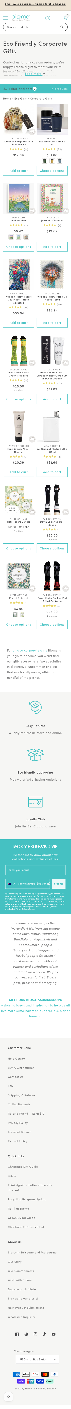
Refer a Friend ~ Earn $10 (26, 1113)
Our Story (15, 1261)
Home (7, 98)
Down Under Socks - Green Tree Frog (18, 374)
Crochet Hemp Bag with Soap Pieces (19, 143)
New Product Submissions (26, 1307)
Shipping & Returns (21, 1095)
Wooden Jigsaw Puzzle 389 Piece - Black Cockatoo (19, 299)
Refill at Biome (18, 1208)
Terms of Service (19, 1132)
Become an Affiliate (22, 1289)
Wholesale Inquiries (22, 1317)
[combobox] (11, 884)
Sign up (59, 883)
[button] (5, 18)
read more (33, 73)
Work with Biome (19, 1280)
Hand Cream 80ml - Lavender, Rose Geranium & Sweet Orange (52, 375)
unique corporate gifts (30, 650)
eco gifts (20, 98)
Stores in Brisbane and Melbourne (32, 1252)
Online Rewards (19, 1104)
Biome (28, 1388)
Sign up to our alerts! (23, 1298)
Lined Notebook (18, 220)
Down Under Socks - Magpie (52, 523)
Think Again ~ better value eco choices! (30, 1187)
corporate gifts (41, 98)
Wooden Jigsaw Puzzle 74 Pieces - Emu (52, 298)
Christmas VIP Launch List (26, 1227)
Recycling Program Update (27, 1199)
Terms (31, 909)
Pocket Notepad (18, 598)
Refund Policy (17, 1141)
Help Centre (16, 1058)
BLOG (12, 1176)
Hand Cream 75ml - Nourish (18, 450)
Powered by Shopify (44, 1388)
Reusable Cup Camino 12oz (52, 143)
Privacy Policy (21, 909)
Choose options (52, 170)
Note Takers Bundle (18, 521)
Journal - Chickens (52, 220)
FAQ (11, 1086)
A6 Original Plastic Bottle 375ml (52, 450)
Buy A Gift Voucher (21, 1068)
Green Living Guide (21, 1218)
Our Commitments (21, 1271)
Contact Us (15, 1077)
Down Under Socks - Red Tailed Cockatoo (52, 599)
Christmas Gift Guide (23, 1166)
